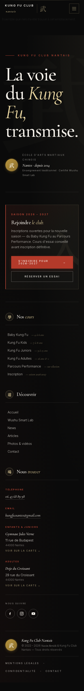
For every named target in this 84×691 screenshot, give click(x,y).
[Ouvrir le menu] (74, 8)
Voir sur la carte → (23, 550)
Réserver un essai (42, 276)
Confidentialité (20, 671)
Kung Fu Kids (25, 343)
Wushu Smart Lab (20, 420)
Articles (13, 436)
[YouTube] (33, 613)
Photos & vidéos (20, 443)
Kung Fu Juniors (28, 350)
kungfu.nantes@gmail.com (23, 515)
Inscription (27, 374)
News (12, 428)
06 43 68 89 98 (15, 496)
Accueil (13, 412)
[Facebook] (10, 613)
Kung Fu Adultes (28, 358)
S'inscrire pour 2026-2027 (42, 262)
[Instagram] (21, 613)
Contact (13, 451)
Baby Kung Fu (26, 335)
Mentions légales (22, 663)
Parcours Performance (33, 366)
